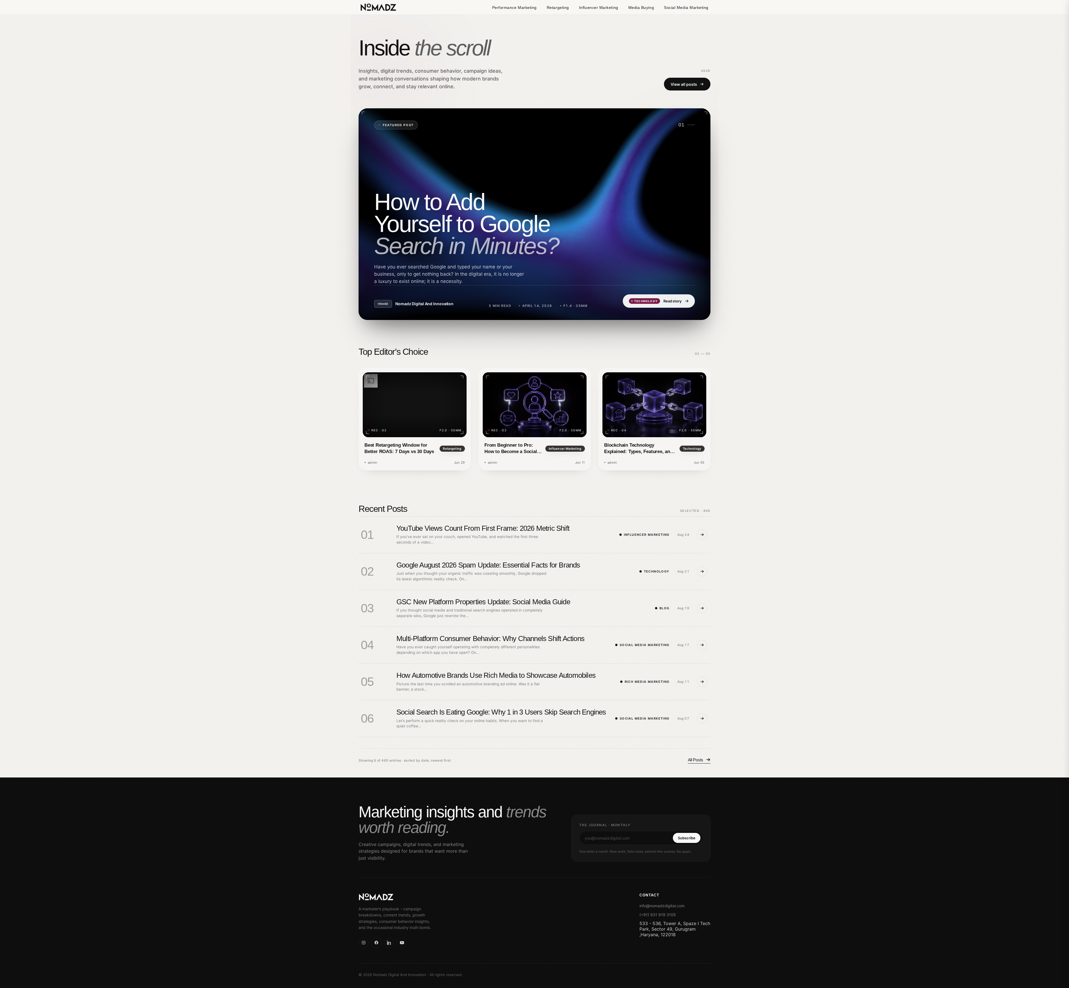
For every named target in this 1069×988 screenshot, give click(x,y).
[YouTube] (402, 943)
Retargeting (558, 8)
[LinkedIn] (389, 943)
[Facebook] (376, 943)
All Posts (695, 759)
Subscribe (686, 838)
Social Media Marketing (686, 8)
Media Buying (641, 8)
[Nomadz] (408, 897)
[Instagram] (364, 943)
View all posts (684, 84)
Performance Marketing (514, 8)
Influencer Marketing (598, 8)
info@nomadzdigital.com (662, 905)
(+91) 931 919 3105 (657, 914)
